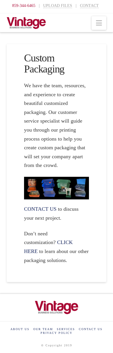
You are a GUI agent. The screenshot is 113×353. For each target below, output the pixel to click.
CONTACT (89, 5)
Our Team (43, 329)
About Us (20, 329)
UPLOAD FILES (57, 5)
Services (66, 329)
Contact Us (91, 329)
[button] (99, 23)
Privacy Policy (56, 332)
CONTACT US (40, 209)
